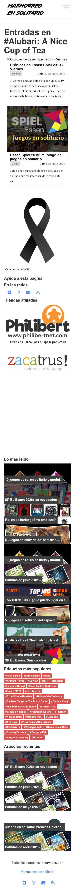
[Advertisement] (37, 417)
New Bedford (14, 717)
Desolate (58, 681)
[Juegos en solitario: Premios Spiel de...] (37, 821)
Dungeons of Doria (57, 727)
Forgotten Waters (41, 711)
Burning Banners (16, 732)
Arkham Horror (15, 681)
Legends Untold (16, 686)
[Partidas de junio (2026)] (37, 574)
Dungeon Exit (39, 732)
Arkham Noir (48, 706)
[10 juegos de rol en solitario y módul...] (37, 473)
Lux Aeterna (34, 691)
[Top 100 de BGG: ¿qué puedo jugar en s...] (37, 594)
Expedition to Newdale (19, 696)
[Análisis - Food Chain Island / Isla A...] (37, 634)
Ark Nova (12, 722)
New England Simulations (37, 722)
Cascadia (53, 717)
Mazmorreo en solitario (37, 872)
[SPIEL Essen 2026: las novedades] (37, 493)
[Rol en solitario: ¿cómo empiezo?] (37, 513)
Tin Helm (61, 711)
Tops (47, 676)
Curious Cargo (61, 701)
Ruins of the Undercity (50, 696)
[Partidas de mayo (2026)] (37, 800)
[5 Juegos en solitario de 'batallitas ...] (37, 533)
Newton (33, 681)
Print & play (13, 676)
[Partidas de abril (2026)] (37, 841)
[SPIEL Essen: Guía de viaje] (37, 654)
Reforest (38, 737)
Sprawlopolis (32, 676)
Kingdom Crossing (17, 737)
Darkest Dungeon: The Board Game (27, 701)
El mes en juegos (16, 711)
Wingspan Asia (33, 727)
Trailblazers (13, 727)
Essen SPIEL (14, 691)
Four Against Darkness (43, 686)
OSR (45, 681)
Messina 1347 (35, 717)
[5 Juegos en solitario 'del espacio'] (37, 614)
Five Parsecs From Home (21, 706)
